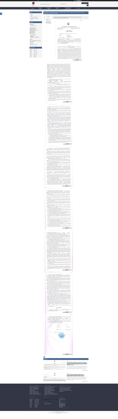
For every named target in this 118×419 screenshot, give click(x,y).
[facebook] (43, 357)
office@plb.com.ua (63, 401)
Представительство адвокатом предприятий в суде (51, 394)
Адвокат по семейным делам (34, 389)
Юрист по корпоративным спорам (49, 389)
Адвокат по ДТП (32, 390)
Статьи (31, 15)
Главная (32, 8)
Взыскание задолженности (48, 388)
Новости (31, 14)
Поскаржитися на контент (58, 412)
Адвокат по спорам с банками (34, 391)
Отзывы (31, 19)
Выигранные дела (57, 8)
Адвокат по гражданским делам (34, 388)
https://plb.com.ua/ (63, 400)
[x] (44, 357)
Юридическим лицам (48, 8)
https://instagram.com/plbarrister (34, 37)
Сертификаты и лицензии (34, 18)
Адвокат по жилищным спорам (34, 392)
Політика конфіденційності (65, 412)
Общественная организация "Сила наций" (66, 390)
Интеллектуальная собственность (68, 8)
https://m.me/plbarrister (63, 402)
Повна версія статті (85, 370)
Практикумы (78, 8)
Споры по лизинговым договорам (49, 390)
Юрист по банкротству (48, 391)
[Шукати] (87, 5)
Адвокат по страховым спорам (49, 392)
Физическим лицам (40, 8)
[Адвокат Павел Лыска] (33, 6)
